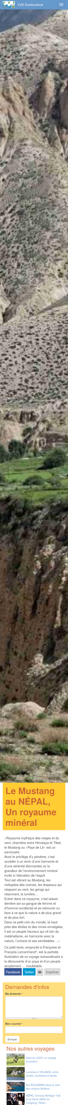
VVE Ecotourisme (30, 4)
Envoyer (12, 1039)
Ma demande (14, 993)
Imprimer (52, 972)
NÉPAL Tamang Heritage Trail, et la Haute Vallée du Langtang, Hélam (43, 1099)
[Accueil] (9, 4)
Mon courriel (13, 1023)
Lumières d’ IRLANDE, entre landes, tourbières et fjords (42, 1073)
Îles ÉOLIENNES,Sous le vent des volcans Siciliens (43, 1086)
